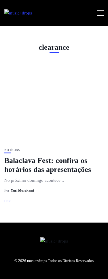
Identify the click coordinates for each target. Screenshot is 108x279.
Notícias (12, 150)
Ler (7, 201)
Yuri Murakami (22, 190)
